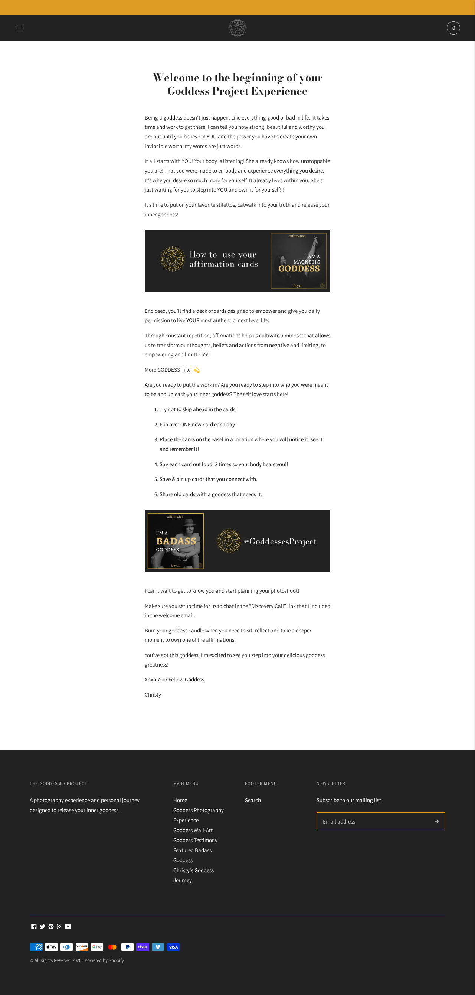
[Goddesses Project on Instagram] (59, 927)
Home (180, 799)
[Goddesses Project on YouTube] (68, 927)
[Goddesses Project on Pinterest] (51, 927)
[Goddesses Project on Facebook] (34, 927)
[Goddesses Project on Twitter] (42, 927)
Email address (338, 812)
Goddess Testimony (195, 840)
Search (253, 799)
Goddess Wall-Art (193, 830)
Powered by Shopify (104, 960)
